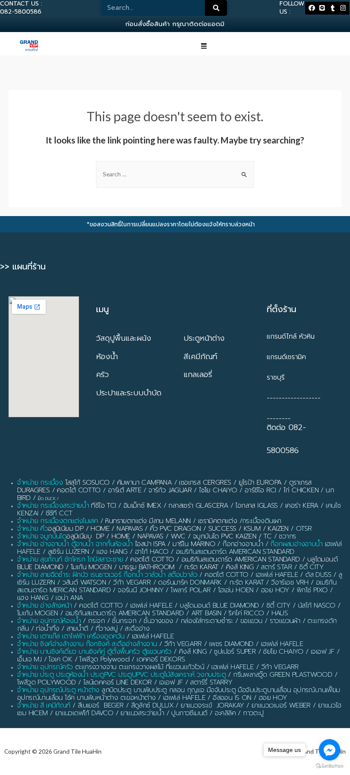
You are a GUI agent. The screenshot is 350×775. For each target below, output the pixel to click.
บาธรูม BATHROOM (147, 567)
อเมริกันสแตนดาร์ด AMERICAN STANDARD (240, 559)
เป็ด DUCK (46, 498)
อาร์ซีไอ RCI (260, 490)
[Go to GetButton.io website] (329, 766)
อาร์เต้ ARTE (124, 490)
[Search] (216, 8)
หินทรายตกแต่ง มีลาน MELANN (147, 521)
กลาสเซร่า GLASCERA (198, 505)
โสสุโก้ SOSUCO (87, 482)
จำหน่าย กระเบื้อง (40, 482)
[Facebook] (311, 8)
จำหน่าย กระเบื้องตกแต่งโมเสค (57, 521)
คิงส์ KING (240, 567)
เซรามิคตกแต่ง (217, 521)
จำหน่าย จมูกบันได (41, 536)
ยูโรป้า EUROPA (260, 482)
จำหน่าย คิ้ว (32, 528)
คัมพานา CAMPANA (144, 482)
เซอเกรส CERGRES (205, 482)
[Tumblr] (332, 8)
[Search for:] (175, 174)
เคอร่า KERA (301, 505)
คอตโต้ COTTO (78, 490)
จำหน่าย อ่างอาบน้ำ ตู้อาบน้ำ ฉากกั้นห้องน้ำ (75, 544)
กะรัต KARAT (201, 567)
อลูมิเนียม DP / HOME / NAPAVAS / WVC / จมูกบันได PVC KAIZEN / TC (168, 536)
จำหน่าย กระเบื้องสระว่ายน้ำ (53, 505)
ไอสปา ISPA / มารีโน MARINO (175, 544)
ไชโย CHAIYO (218, 490)
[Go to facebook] (329, 749)
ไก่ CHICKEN (300, 490)
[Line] (321, 8)
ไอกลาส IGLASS (256, 505)
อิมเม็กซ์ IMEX (142, 505)
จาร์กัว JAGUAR (170, 490)
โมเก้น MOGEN (91, 567)
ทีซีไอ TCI (103, 505)
